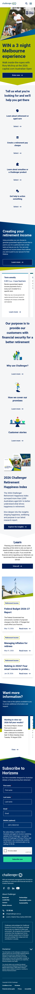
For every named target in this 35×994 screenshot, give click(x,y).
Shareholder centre (25, 900)
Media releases (7, 905)
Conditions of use (7, 985)
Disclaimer (17, 985)
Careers (4, 902)
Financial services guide (8, 989)
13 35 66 (9, 910)
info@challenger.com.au (13, 914)
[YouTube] (17, 888)
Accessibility (28, 989)
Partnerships (23, 897)
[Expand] (31, 949)
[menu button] (31, 3)
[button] (26, 3)
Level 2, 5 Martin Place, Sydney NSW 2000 (18, 917)
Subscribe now (17, 859)
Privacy (20, 989)
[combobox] (6, 825)
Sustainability (23, 903)
